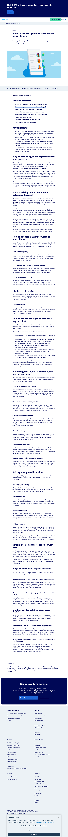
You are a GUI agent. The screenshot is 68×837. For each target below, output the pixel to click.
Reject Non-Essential (34, 830)
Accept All (34, 834)
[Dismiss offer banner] (65, 2)
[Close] (58, 817)
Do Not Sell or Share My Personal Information (34, 826)
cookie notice (40, 822)
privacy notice (49, 822)
